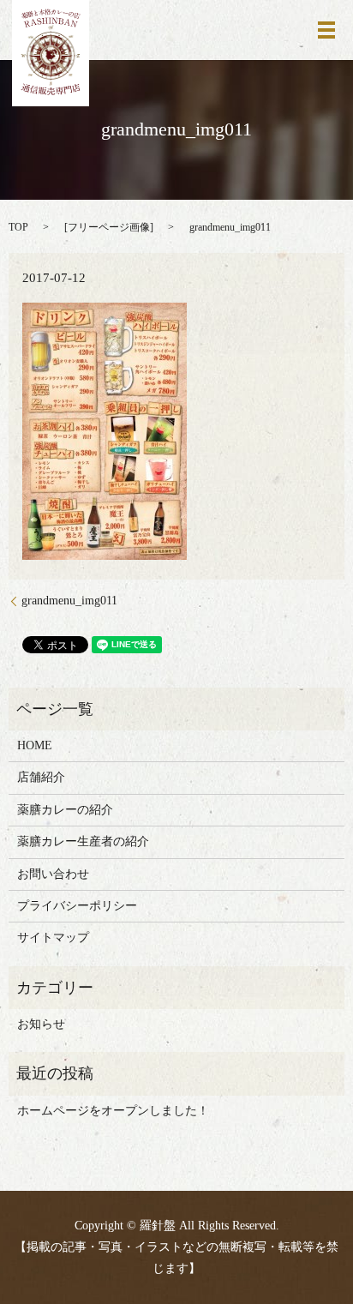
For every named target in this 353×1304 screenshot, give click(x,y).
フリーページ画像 (109, 227)
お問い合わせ (53, 874)
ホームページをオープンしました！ (113, 1110)
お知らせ (41, 1024)
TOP (18, 227)
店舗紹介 (41, 777)
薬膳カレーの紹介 (65, 809)
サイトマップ (53, 937)
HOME (34, 745)
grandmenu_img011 (69, 600)
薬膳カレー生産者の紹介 (83, 841)
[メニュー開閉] (326, 30)
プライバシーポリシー (77, 905)
